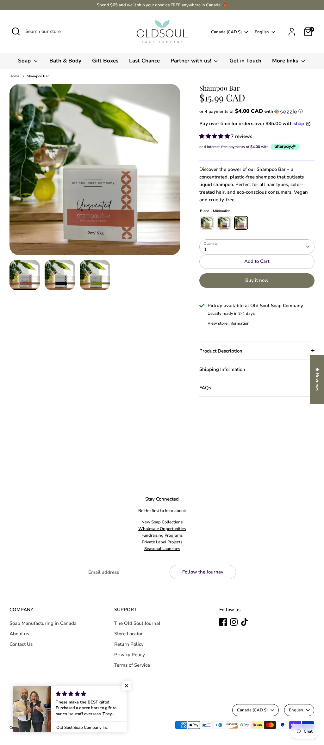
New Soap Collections (162, 522)
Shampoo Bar (38, 76)
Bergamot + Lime (207, 223)
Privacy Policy (129, 654)
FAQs (205, 388)
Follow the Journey (202, 572)
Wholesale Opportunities (162, 529)
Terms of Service (132, 665)
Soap (25, 60)
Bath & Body (65, 60)
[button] (257, 111)
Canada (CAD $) (226, 32)
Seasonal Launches (162, 549)
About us (19, 634)
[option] (94, 172)
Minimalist (241, 223)
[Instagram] (234, 622)
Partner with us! (192, 60)
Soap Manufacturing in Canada (43, 623)
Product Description (220, 351)
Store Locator (128, 634)
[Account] (291, 31)
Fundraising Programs (162, 535)
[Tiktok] (244, 622)
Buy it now (257, 280)
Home (14, 76)
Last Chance (144, 60)
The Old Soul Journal (137, 623)
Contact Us (21, 644)
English (262, 32)
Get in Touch (245, 60)
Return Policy (129, 644)
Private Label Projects (162, 542)
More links (286, 60)
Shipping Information (222, 369)
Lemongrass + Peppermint (224, 223)
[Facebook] (223, 622)
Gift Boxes (105, 60)
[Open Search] (15, 31)
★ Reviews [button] (317, 379)
